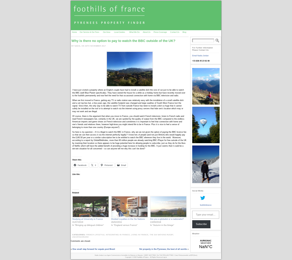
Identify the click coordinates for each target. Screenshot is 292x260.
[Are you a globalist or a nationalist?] (168, 206)
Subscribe (201, 224)
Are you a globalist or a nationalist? (167, 219)
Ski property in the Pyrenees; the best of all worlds (163, 249)
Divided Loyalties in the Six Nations (128, 219)
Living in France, (140, 235)
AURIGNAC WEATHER (205, 244)
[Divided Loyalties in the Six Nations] (129, 206)
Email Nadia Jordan (200, 56)
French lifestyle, (96, 235)
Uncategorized (80, 237)
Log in (165, 257)
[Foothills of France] (146, 15)
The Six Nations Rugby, (162, 235)
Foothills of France (143, 257)
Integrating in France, (118, 235)
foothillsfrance (206, 205)
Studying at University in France (87, 219)
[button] (129, 69)
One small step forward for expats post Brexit (93, 249)
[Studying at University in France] (90, 206)
